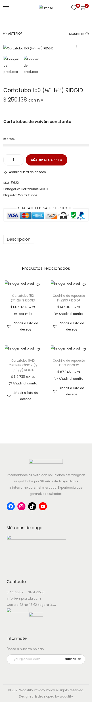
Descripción (18, 239)
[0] (74, 8)
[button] (24, 172)
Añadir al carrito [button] (71, 314)
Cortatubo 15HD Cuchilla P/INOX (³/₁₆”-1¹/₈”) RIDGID (23, 365)
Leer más (25, 314)
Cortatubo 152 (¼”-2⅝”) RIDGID (23, 298)
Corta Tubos (27, 195)
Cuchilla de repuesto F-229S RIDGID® (69, 298)
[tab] (46, 239)
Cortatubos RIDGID (35, 189)
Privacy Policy (44, 690)
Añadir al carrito (46, 160)
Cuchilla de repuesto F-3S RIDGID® (69, 362)
